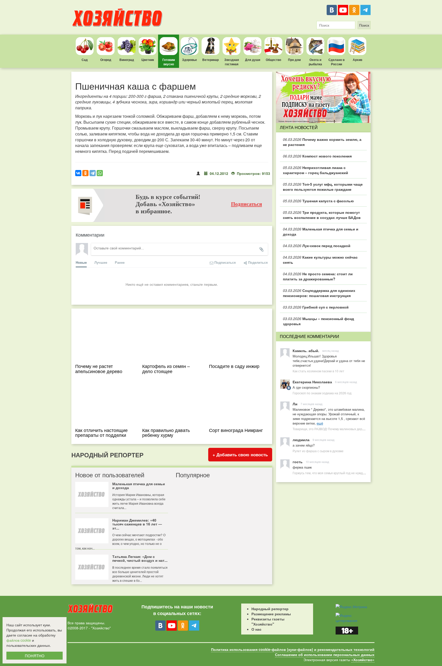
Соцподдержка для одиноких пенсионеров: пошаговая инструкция (319, 293)
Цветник (147, 59)
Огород (105, 59)
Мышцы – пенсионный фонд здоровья (318, 321)
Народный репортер (270, 608)
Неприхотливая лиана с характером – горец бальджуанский (315, 170)
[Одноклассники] (354, 10)
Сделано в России (336, 61)
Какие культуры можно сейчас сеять (320, 260)
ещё (320, 423)
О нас (256, 629)
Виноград (126, 59)
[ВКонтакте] (332, 10)
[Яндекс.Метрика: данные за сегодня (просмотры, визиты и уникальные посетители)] (351, 606)
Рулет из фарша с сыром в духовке (318, 451)
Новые (81, 262)
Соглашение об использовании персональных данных (324, 654)
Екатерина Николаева (312, 381)
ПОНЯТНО (35, 655)
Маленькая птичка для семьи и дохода (320, 231)
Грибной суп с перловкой (316, 307)
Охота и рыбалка (315, 61)
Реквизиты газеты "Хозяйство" (267, 621)
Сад (85, 59)
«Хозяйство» (362, 659)
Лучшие (100, 262)
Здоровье (189, 59)
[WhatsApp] (100, 173)
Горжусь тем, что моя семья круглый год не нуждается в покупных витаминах (348, 473)
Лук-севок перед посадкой (316, 245)
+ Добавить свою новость (240, 454)
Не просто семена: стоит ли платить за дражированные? (318, 276)
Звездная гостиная (231, 61)
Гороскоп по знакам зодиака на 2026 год (322, 393)
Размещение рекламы (271, 613)
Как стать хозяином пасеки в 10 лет (318, 371)
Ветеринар (210, 59)
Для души (252, 59)
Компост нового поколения (317, 155)
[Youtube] (343, 10)
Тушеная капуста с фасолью (318, 200)
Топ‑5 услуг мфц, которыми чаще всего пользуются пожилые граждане (323, 187)
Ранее (120, 262)
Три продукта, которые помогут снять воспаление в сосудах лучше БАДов (322, 215)
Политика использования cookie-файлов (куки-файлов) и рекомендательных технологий (292, 649)
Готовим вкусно (168, 61)
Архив (357, 59)
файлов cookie (18, 640)
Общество (273, 59)
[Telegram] (365, 10)
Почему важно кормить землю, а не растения (322, 142)
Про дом (294, 59)
